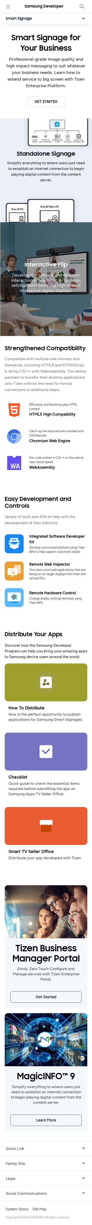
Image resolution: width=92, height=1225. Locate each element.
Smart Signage (19, 19)
